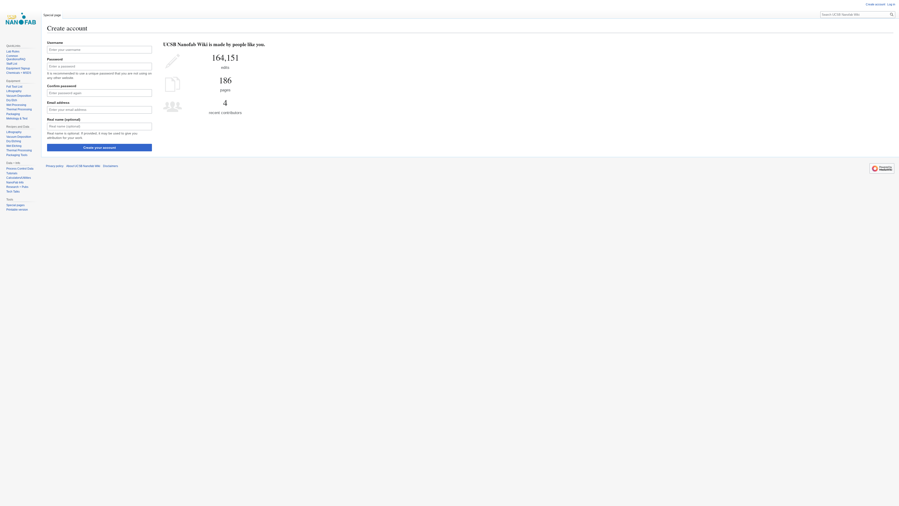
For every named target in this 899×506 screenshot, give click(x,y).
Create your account (99, 147)
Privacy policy (54, 166)
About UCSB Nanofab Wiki (83, 166)
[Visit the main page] (20, 18)
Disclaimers (110, 166)
